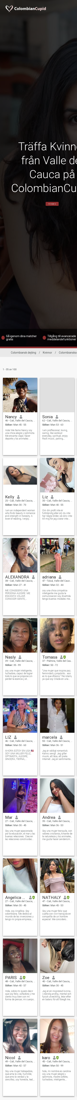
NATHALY (51, 897)
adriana (49, 577)
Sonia (47, 416)
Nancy (11, 416)
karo (46, 1057)
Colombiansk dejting (23, 352)
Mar (8, 817)
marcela (49, 737)
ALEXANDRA (17, 577)
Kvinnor (47, 352)
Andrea (48, 817)
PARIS (11, 977)
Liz (45, 497)
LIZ (8, 737)
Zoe (45, 977)
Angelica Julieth (15, 897)
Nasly (10, 657)
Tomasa (49, 657)
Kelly (9, 497)
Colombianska (68, 352)
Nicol (10, 1057)
